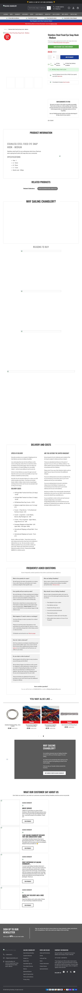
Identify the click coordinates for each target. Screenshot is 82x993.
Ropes (11, 14)
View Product (28, 821)
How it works (66, 82)
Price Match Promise (28, 966)
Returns (25, 968)
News (41, 961)
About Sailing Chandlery (28, 953)
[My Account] (73, 8)
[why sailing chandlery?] (7, 759)
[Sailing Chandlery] (10, 6)
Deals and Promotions (45, 953)
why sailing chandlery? (49, 747)
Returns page (32, 633)
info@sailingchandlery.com (54, 689)
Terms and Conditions (28, 976)
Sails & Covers (56, 14)
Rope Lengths (65, 14)
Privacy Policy (26, 979)
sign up (14, 648)
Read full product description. (62, 42)
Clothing (6, 14)
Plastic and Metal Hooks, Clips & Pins (47, 188)
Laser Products (39, 14)
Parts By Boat (73, 14)
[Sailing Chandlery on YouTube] (74, 972)
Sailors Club (53, 23)
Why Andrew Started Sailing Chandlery (54, 773)
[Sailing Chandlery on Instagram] (64, 972)
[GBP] (68, 8)
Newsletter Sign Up (27, 963)
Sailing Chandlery (10, 989)
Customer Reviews (27, 955)
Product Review (43, 966)
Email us (57, 9)
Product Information (44, 963)
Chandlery (17, 14)
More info (59, 76)
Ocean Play (48, 14)
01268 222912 (59, 7)
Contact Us (25, 958)
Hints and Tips (43, 958)
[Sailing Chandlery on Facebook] (67, 972)
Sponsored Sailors (27, 971)
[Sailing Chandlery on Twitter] (71, 972)
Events (41, 955)
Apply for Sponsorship (28, 974)
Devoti (32, 14)
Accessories (25, 14)
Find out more (55, 584)
